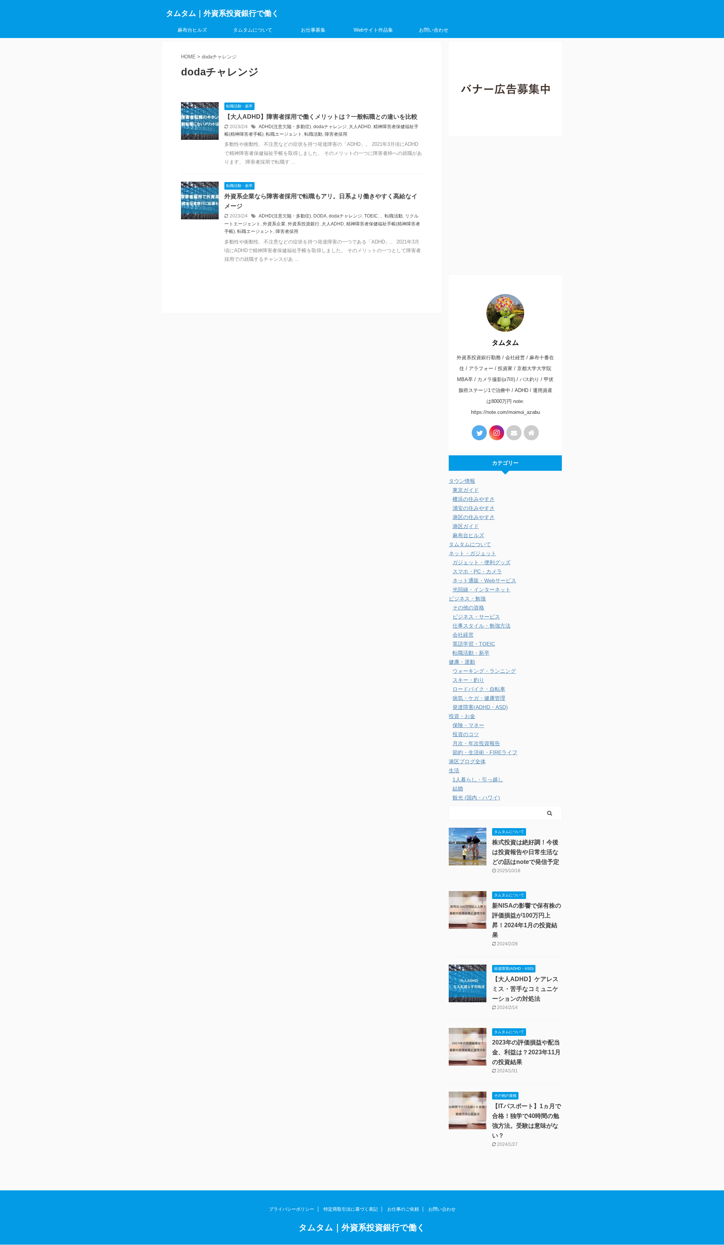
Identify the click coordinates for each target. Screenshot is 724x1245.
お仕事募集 (313, 30)
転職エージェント (284, 134)
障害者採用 (336, 134)
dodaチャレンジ (330, 126)
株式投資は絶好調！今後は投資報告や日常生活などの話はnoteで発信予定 (525, 852)
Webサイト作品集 (373, 30)
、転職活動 (391, 216)
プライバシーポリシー (291, 1209)
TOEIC (371, 216)
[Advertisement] (505, 207)
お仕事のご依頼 (403, 1209)
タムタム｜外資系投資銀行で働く (222, 13)
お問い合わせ (433, 30)
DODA (320, 216)
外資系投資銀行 (303, 224)
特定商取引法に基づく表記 (351, 1209)
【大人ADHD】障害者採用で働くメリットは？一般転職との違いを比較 (320, 116)
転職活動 (313, 134)
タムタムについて (252, 30)
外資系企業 (274, 224)
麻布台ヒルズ (192, 30)
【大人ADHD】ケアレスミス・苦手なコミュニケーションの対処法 (525, 989)
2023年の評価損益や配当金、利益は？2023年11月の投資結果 (526, 1052)
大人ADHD (360, 126)
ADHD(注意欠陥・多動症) (285, 126)
